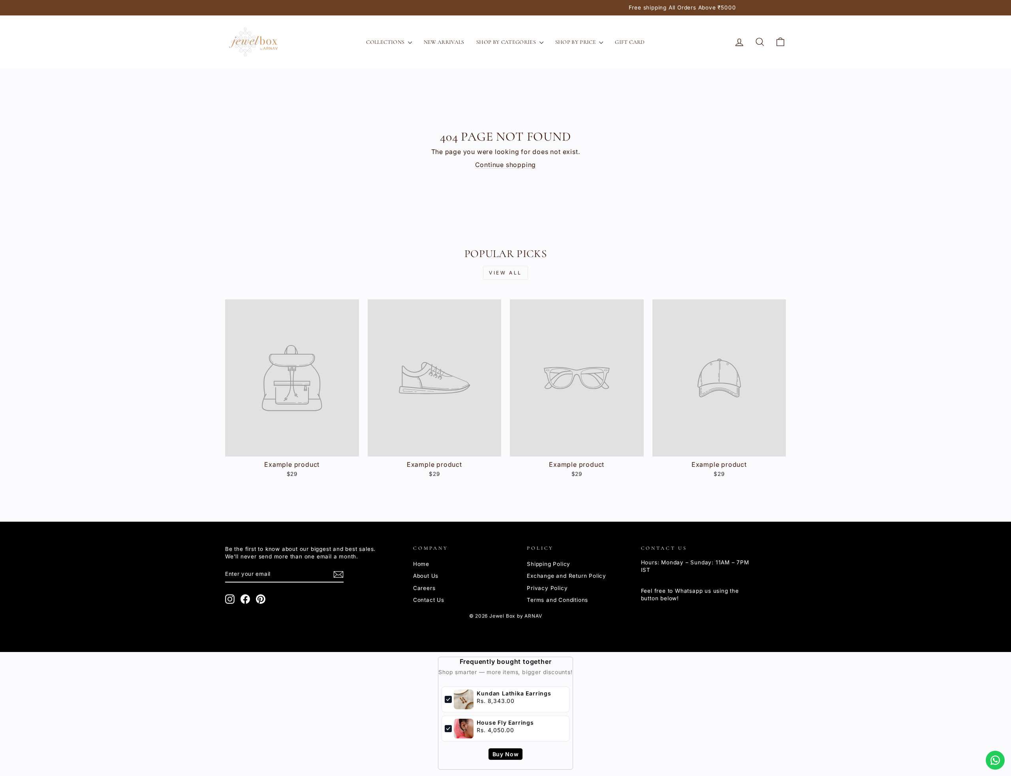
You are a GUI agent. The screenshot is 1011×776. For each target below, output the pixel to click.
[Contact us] (995, 760)
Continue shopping (505, 165)
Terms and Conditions (557, 600)
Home (421, 564)
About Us (425, 576)
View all (505, 273)
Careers (424, 588)
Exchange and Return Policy (566, 576)
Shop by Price (576, 42)
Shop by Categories (506, 42)
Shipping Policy (548, 564)
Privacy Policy (547, 588)
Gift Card (630, 42)
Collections (386, 42)
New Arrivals (444, 42)
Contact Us (428, 600)
